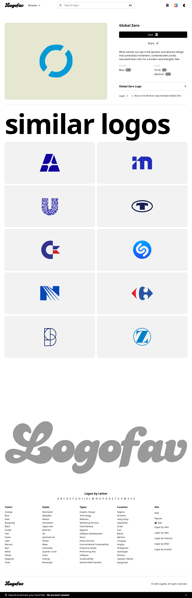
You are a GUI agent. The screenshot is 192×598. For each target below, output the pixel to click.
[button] (34, 5)
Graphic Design (87, 512)
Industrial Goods (88, 548)
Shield (45, 540)
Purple (8, 530)
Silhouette (47, 548)
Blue (7, 515)
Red (7, 548)
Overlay (46, 558)
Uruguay (121, 540)
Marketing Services (89, 522)
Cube (45, 555)
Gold (7, 519)
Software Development (91, 533)
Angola (120, 544)
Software (84, 555)
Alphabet (46, 515)
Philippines (122, 548)
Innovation (47, 522)
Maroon (9, 544)
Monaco (121, 555)
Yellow (8, 555)
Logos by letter (161, 543)
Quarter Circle (49, 551)
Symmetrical (48, 537)
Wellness (84, 519)
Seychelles (122, 522)
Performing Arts (88, 551)
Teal (7, 533)
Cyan (7, 540)
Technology (85, 515)
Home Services (87, 540)
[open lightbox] (56, 61)
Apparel (84, 530)
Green (8, 537)
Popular (158, 518)
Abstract (46, 530)
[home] (14, 5)
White (8, 551)
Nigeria (121, 512)
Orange (8, 512)
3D (43, 533)
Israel (120, 526)
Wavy (45, 544)
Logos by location (163, 549)
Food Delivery (86, 526)
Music (83, 537)
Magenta (9, 558)
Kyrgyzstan (122, 562)
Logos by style (161, 532)
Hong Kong (122, 519)
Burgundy (10, 522)
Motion (45, 519)
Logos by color (161, 527)
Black (7, 526)
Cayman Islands (125, 558)
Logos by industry (163, 538)
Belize (120, 533)
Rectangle (47, 562)
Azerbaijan (122, 551)
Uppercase (47, 526)
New (156, 512)
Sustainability (86, 558)
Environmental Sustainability (94, 544)
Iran (119, 530)
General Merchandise (90, 562)
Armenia (121, 515)
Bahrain (121, 537)
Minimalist (47, 512)
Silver (7, 562)
